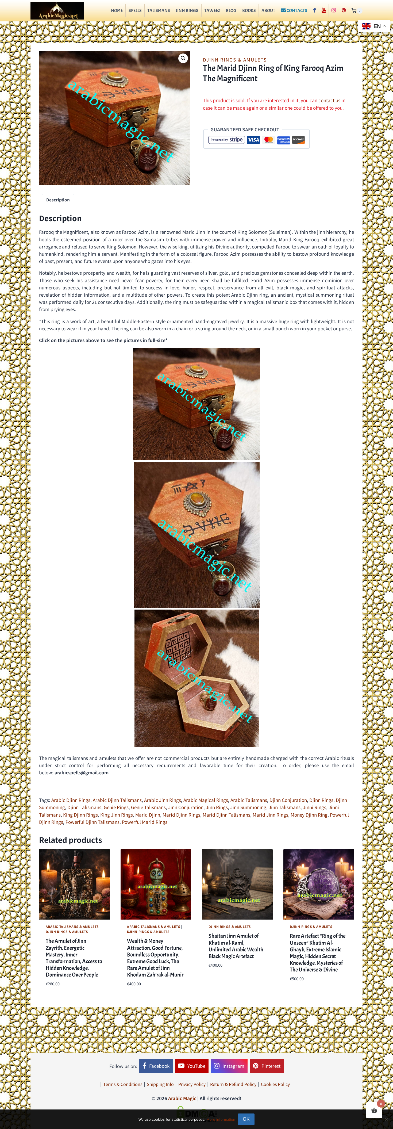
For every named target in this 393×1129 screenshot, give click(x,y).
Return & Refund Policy (233, 1084)
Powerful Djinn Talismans (93, 821)
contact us (329, 100)
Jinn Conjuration (185, 807)
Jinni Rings (314, 807)
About (268, 10)
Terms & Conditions (122, 1084)
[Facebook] (314, 10)
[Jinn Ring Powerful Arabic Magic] (196, 404)
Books (249, 10)
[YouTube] (324, 10)
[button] (183, 58)
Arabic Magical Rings (205, 800)
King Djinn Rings (80, 814)
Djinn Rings (321, 800)
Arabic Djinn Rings (70, 800)
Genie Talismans (148, 807)
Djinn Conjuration (288, 800)
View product (223, 981)
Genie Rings (116, 807)
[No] (386, 1119)
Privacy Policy (192, 1084)
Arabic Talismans (248, 800)
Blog (231, 10)
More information (220, 1119)
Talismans (158, 10)
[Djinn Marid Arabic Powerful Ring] (196, 678)
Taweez (212, 10)
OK (246, 1119)
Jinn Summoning (248, 807)
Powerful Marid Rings (144, 821)
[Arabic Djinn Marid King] (197, 535)
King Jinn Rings (116, 814)
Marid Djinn (147, 814)
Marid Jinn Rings (270, 814)
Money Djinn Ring (309, 814)
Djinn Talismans (84, 807)
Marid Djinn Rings (181, 814)
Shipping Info (160, 1084)
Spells (135, 10)
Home (117, 10)
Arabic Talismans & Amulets (72, 926)
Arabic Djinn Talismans (117, 800)
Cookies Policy (275, 1084)
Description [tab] (58, 199)
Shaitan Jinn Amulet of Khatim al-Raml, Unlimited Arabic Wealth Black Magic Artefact (236, 946)
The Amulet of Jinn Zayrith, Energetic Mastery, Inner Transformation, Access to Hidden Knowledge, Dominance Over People (74, 957)
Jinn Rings (187, 10)
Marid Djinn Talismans (226, 814)
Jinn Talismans (284, 807)
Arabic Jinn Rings (162, 800)
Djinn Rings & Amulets (235, 59)
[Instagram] (333, 10)
